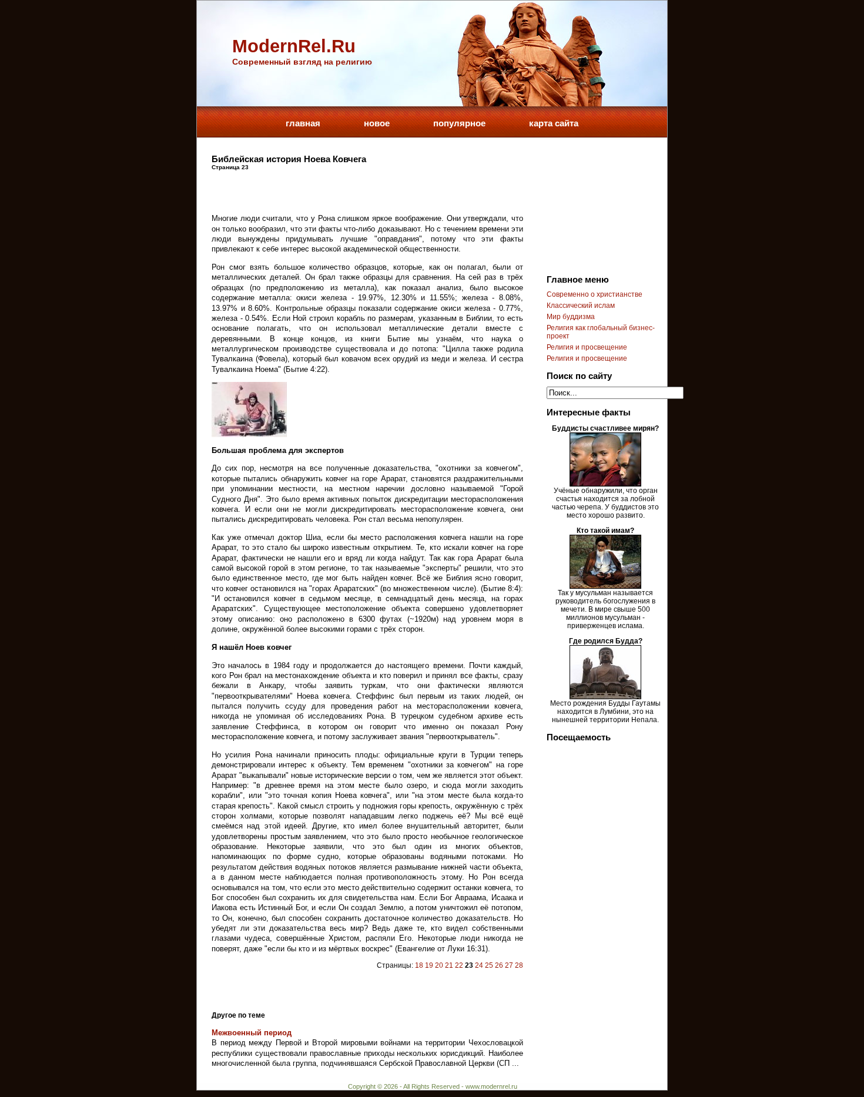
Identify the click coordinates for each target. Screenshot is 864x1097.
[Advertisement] (349, 188)
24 (479, 965)
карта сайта (553, 123)
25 (489, 965)
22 (459, 965)
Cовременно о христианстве (594, 294)
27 (509, 965)
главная (303, 123)
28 (519, 965)
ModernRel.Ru (294, 46)
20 (439, 965)
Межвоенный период (252, 1032)
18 (419, 965)
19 (429, 965)
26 (499, 965)
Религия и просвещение (587, 347)
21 (449, 965)
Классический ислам (581, 305)
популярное (459, 123)
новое (377, 123)
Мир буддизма (571, 317)
